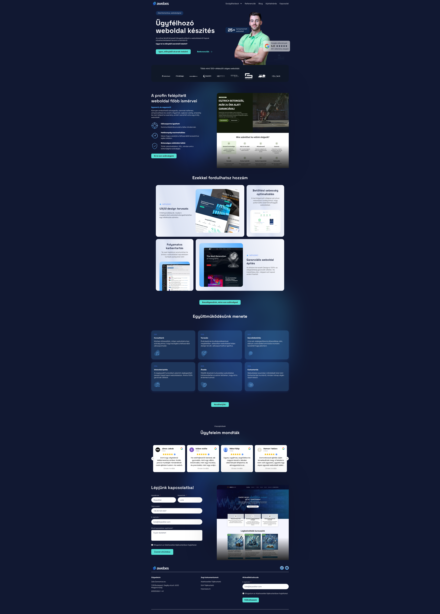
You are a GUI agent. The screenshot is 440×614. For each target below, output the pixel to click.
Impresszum (205, 589)
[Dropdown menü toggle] (241, 3)
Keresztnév (181, 495)
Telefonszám (155, 506)
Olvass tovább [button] (169, 469)
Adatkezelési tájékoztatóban (267, 593)
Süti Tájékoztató (207, 585)
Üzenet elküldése (162, 552)
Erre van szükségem (164, 156)
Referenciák (250, 4)
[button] (287, 458)
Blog (260, 4)
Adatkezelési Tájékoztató (211, 582)
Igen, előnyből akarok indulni (173, 51)
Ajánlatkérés (271, 4)
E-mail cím (155, 517)
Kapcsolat (284, 4)
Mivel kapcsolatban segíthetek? (162, 528)
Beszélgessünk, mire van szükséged (220, 302)
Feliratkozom (250, 600)
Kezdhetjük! (220, 404)
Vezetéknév (155, 495)
